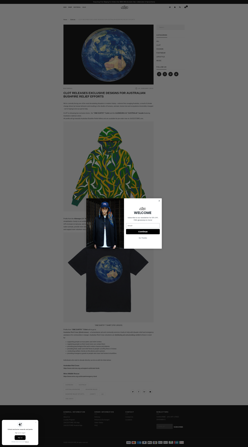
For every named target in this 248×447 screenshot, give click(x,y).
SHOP (70, 7)
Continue (143, 231)
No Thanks (143, 238)
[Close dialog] (159, 200)
